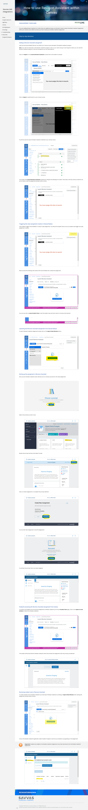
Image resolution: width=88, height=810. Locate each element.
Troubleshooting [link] (6, 32)
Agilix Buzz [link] (4, 22)
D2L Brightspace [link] (6, 27)
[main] (51, 10)
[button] (86, 1)
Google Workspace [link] (6, 37)
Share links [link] (4, 34)
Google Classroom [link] (6, 20)
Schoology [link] (4, 29)
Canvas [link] (4, 25)
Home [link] (3, 17)
